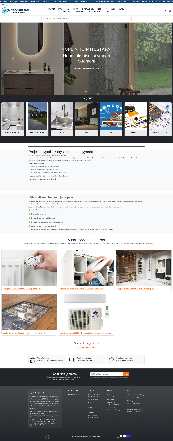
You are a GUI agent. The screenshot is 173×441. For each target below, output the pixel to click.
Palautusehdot (111, 402)
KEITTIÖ (90, 402)
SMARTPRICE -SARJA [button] (55, 9)
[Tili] (163, 10)
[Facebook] (3, 4)
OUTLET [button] (106, 12)
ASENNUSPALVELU (93, 417)
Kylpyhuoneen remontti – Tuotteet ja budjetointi (136, 289)
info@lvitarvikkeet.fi (38, 425)
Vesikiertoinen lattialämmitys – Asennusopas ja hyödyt (24, 333)
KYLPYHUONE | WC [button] (72, 9)
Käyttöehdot (111, 399)
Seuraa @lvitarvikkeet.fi (88, 347)
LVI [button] (106, 9)
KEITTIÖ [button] (99, 9)
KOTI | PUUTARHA (93, 399)
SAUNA (90, 410)
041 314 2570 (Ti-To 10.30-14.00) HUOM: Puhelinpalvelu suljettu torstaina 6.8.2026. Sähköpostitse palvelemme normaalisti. (44, 421)
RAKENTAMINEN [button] (79, 12)
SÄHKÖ (90, 407)
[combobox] (86, 18)
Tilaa (126, 374)
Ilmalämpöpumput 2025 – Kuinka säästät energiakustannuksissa (86, 333)
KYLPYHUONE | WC (93, 397)
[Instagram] (6, 4)
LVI (88, 404)
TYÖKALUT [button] (66, 12)
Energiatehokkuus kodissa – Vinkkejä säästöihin (22, 289)
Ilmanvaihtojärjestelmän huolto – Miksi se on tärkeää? (81, 289)
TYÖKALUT (91, 412)
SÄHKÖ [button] (113, 9)
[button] (159, 10)
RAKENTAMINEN (92, 415)
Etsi (108, 394)
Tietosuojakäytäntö (113, 404)
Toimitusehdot (111, 407)
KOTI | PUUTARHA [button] (88, 9)
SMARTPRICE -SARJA (94, 394)
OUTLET (90, 420)
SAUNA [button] (121, 9)
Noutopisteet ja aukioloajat (75, 394)
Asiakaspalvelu (111, 397)
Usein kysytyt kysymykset (114, 410)
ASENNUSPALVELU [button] (94, 12)
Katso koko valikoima (86, 64)
